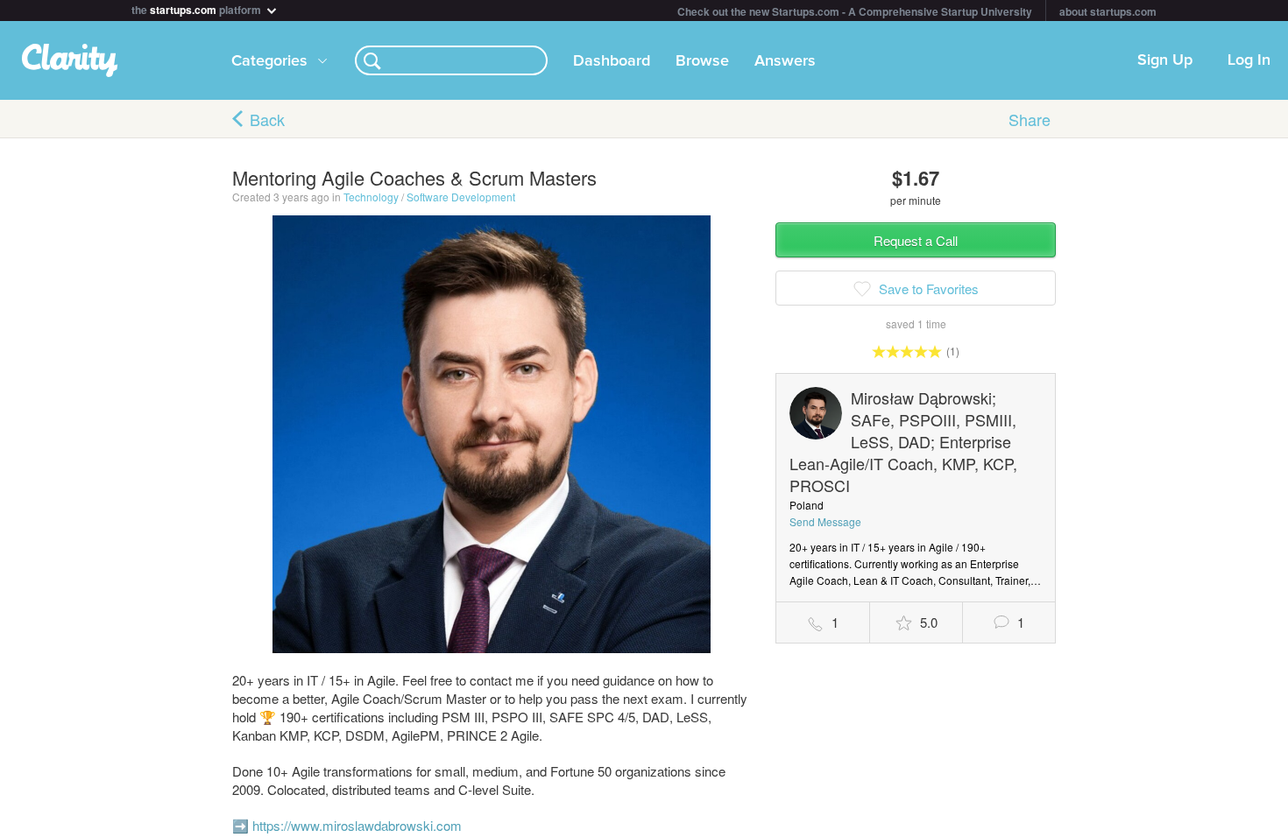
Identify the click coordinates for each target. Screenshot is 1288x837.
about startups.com (1108, 11)
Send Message (825, 521)
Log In (1249, 60)
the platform (197, 8)
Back (267, 119)
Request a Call (916, 240)
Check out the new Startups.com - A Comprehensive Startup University (854, 11)
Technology (371, 196)
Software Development (461, 196)
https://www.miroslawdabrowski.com (357, 825)
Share (1029, 119)
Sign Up (1164, 60)
